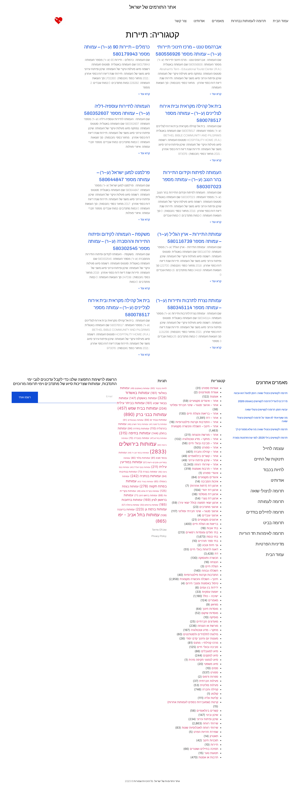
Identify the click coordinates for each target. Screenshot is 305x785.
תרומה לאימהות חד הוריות (261, 533)
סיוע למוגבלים (209, 651)
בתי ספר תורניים (208, 541)
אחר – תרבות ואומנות (205, 468)
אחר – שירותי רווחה (206, 464)
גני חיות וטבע (210, 545)
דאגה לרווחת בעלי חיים (204, 549)
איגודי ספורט (210, 473)
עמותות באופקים (139, 388)
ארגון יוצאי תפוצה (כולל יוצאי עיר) (198, 502)
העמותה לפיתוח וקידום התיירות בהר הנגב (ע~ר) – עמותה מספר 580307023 (191, 179)
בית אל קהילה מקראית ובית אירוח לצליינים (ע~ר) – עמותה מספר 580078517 (190, 113)
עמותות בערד (145, 481)
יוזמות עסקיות (210, 591)
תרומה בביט (273, 522)
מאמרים (218, 21)
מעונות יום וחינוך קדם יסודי (202, 638)
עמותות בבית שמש (137, 408)
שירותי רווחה (210, 723)
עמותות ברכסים (149, 505)
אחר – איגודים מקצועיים (203, 400)
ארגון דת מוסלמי (208, 494)
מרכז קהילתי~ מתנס (206, 642)
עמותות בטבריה (139, 438)
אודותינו (199, 21)
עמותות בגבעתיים (133, 420)
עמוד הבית (280, 21)
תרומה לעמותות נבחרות (248, 21)
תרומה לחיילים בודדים (265, 512)
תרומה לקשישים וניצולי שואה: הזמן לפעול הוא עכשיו (261, 393)
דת (216, 553)
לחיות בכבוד (273, 469)
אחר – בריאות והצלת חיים (202, 413)
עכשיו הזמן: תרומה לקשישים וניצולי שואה (266, 409)
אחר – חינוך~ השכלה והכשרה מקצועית (194, 426)
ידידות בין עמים (209, 587)
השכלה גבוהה (210, 570)
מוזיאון (214, 604)
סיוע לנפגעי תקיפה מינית (203, 659)
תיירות (214, 744)
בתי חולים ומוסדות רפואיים (202, 532)
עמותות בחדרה (138, 428)
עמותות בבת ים (155, 419)
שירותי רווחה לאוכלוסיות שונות (200, 727)
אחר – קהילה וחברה (206, 451)
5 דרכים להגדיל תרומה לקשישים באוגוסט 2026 (263, 401)
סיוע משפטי (211, 664)
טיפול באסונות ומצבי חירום (202, 583)
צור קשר (180, 21)
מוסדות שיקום (209, 613)
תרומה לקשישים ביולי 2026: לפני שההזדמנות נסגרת (260, 437)
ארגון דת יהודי (210, 490)
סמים (215, 668)
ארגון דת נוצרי (209, 498)
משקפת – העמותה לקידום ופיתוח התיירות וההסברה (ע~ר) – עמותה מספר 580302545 (119, 241)
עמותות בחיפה (135, 433)
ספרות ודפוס (210, 676)
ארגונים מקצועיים (208, 519)
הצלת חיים (211, 566)
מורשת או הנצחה (208, 625)
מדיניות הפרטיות (270, 543)
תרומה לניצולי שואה (267, 490)
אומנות (214, 396)
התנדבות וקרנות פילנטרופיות (201, 575)
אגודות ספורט (210, 388)
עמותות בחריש (158, 438)
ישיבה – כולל (210, 596)
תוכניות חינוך (210, 740)
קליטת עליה (211, 698)
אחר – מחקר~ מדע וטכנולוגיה (200, 439)
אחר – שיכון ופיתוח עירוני (203, 460)
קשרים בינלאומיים (207, 710)
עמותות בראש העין (145, 495)
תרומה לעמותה (271, 501)
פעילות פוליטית (209, 685)
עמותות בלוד (140, 457)
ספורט (214, 672)
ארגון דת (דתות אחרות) (204, 485)
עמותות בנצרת (147, 471)
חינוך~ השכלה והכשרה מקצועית (199, 579)
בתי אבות (212, 528)
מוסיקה (214, 617)
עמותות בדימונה (158, 424)
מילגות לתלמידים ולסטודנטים (200, 634)
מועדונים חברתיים (207, 621)
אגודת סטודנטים (208, 392)
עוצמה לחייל (273, 448)
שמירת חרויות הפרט (206, 732)
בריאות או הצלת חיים (205, 524)
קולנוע (214, 693)
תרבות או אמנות (208, 757)
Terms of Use (159, 529)
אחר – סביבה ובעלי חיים (203, 443)
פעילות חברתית (208, 681)
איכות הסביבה (209, 481)
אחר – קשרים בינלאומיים (203, 456)
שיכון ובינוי (212, 715)
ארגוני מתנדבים (208, 507)
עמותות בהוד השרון (137, 424)
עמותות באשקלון (143, 398)
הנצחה (214, 562)
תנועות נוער (211, 753)
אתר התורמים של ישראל (152, 7)
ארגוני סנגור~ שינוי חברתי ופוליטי (198, 511)
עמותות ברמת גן (151, 509)
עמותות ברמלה (130, 504)
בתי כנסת (212, 536)
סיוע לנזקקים (210, 655)
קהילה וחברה (210, 689)
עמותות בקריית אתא (148, 491)
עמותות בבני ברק (145, 414)
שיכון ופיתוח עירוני (207, 719)
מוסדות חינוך (210, 608)
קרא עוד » (215, 94)
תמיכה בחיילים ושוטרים (204, 749)
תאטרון (214, 736)
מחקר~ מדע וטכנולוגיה (204, 630)
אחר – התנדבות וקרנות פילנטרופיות (196, 422)
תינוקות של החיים (269, 459)
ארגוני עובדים (210, 515)
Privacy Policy (159, 536)
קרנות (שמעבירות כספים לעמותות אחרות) (192, 702)
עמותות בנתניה (145, 476)
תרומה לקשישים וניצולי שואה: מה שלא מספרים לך (261, 429)
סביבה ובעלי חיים (207, 647)
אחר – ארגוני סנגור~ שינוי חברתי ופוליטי (194, 405)
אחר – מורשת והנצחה (205, 434)
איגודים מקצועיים (208, 477)
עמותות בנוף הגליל (140, 467)
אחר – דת (212, 417)
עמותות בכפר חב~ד (138, 452)
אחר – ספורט (210, 447)
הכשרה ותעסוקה (208, 558)
